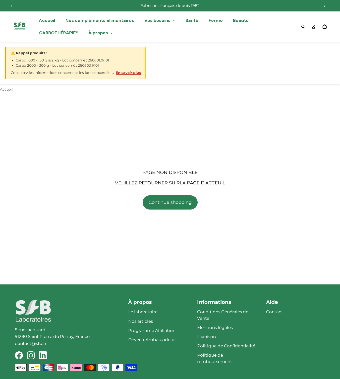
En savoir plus (128, 72)
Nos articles (140, 321)
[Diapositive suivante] (324, 5)
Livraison (206, 336)
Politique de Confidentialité (226, 345)
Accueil (6, 89)
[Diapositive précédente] (11, 5)
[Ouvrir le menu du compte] (313, 26)
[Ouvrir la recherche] (303, 26)
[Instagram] (31, 355)
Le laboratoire (143, 311)
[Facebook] (19, 355)
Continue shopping (170, 202)
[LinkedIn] (43, 355)
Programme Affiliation (151, 330)
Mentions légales (215, 327)
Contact (274, 311)
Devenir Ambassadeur (151, 339)
